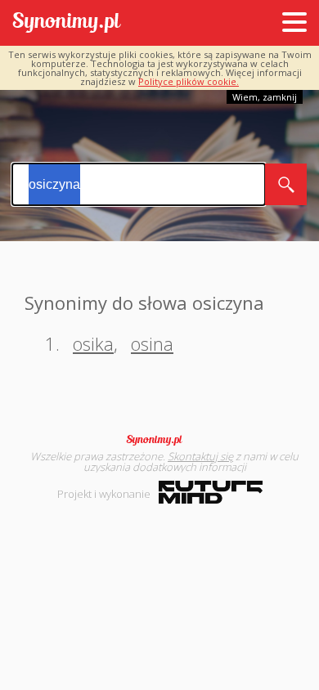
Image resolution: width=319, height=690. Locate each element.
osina (152, 343)
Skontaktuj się (200, 456)
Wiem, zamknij (264, 97)
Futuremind (211, 492)
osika (93, 343)
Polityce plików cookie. (188, 81)
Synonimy (159, 439)
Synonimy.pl (66, 23)
